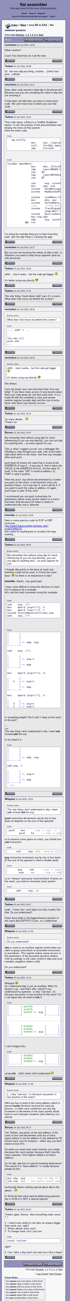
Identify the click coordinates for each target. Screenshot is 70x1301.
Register (41, 13)
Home (24, 13)
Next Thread (55, 1274)
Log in (52, 16)
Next (41, 35)
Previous (20, 35)
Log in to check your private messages (30, 16)
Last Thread (42, 1274)
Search (32, 13)
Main (23, 25)
